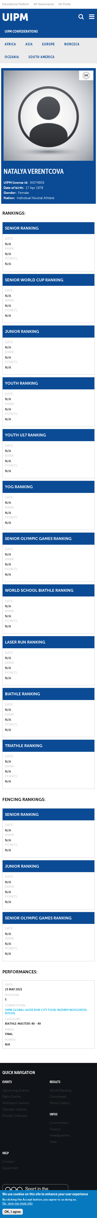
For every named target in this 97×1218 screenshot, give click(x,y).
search (81, 17)
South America (41, 57)
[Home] (1, 9)
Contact (8, 1162)
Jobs (53, 1142)
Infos (53, 1114)
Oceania (12, 57)
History (55, 1129)
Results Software (14, 1116)
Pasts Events (11, 1097)
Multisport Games (15, 1103)
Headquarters (60, 1135)
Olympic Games (14, 1109)
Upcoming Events (15, 1090)
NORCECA (72, 44)
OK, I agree (12, 1212)
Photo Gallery (60, 1103)
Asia (29, 44)
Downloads (58, 1097)
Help (5, 1153)
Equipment (10, 1168)
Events (7, 1082)
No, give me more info (17, 1203)
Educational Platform (15, 4)
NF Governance (44, 4)
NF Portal (65, 4)
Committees (59, 1123)
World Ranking (60, 1090)
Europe (48, 44)
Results (55, 1082)
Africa (10, 44)
